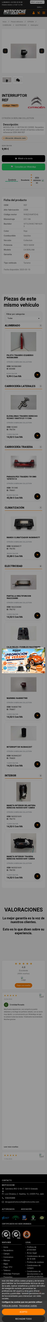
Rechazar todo (23, 1318)
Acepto (23, 1312)
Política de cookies (10, 1305)
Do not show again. (41, 648)
